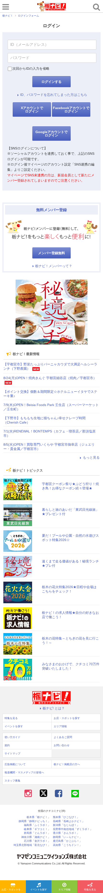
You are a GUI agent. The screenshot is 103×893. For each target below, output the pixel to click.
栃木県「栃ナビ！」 (38, 817)
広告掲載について (15, 764)
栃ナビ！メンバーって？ (53, 266)
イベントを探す (38, 889)
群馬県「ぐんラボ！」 (37, 833)
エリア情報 (64, 889)
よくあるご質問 (63, 737)
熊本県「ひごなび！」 (66, 817)
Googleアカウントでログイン (51, 133)
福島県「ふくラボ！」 (37, 825)
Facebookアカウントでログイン (71, 109)
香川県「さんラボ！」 (66, 833)
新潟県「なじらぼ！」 (66, 825)
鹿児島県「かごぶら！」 (67, 841)
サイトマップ (12, 753)
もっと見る (91, 457)
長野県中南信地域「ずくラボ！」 (72, 829)
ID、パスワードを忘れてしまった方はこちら (53, 95)
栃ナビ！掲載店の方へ (67, 764)
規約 (7, 745)
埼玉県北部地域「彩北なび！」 (31, 845)
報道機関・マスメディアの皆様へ (24, 772)
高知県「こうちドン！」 (67, 845)
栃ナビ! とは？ (54, 708)
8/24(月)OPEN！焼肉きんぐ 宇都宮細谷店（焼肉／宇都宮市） (50, 378)
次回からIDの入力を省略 (30, 68)
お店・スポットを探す (13, 889)
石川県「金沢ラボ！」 (37, 841)
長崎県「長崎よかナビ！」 (69, 821)
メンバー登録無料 (51, 253)
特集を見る (11, 718)
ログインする (51, 82)
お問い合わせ (61, 745)
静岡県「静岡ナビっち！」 (34, 821)
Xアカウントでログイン (32, 109)
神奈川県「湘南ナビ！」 (35, 837)
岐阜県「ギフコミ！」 (37, 829)
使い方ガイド (12, 737)
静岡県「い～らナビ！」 (67, 837)
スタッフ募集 (12, 780)
